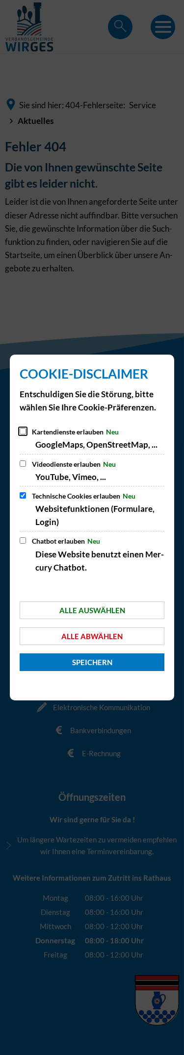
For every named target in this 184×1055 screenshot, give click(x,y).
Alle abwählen (92, 636)
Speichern (92, 662)
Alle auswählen (92, 610)
